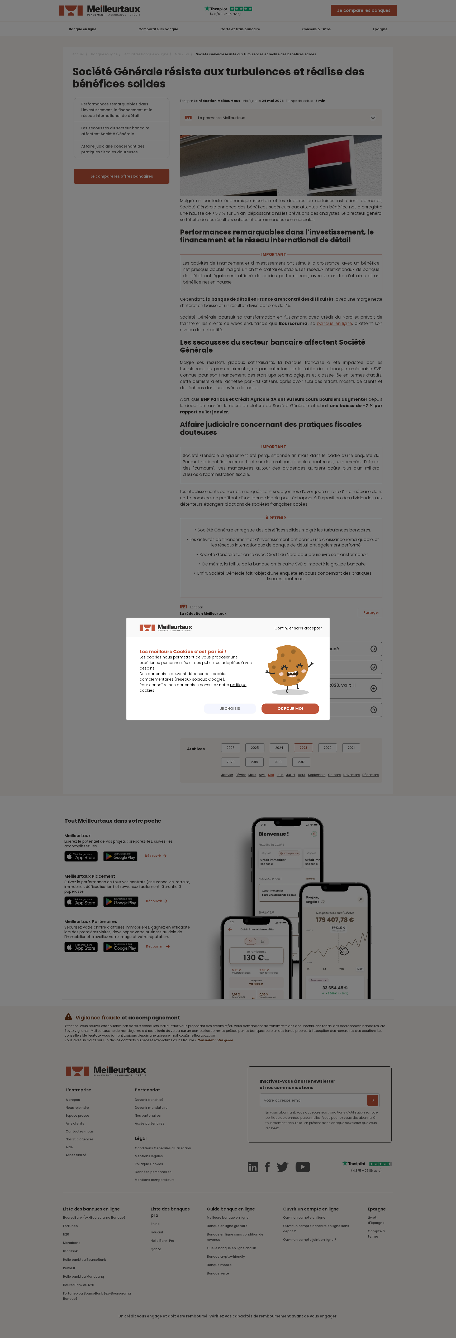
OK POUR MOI (290, 708)
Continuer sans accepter (295, 633)
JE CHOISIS (230, 708)
